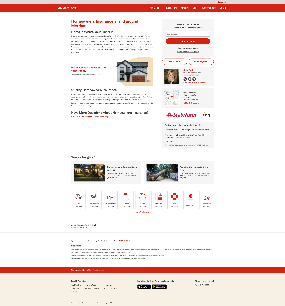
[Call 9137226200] (185, 79)
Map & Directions (192, 103)
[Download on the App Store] (144, 286)
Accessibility (108, 285)
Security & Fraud (90, 285)
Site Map (74, 291)
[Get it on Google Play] (159, 286)
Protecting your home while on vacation (122, 168)
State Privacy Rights (110, 288)
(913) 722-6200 (210, 8)
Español (221, 2)
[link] (67, 8)
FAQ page (105, 117)
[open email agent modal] (189, 79)
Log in (223, 8)
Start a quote (187, 41)
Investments (171, 8)
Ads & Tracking (76, 285)
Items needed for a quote (188, 52)
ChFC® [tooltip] (186, 75)
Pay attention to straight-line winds (194, 168)
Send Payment (201, 62)
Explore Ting (169, 141)
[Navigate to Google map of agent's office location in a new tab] (194, 79)
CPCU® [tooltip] (192, 75)
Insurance (154, 8)
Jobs (195, 8)
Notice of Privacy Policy (92, 288)
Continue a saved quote (187, 48)
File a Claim (174, 62)
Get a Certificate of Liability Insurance (194, 82)
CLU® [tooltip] (197, 75)
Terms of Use (75, 288)
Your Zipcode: (172, 34)
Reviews (185, 8)
